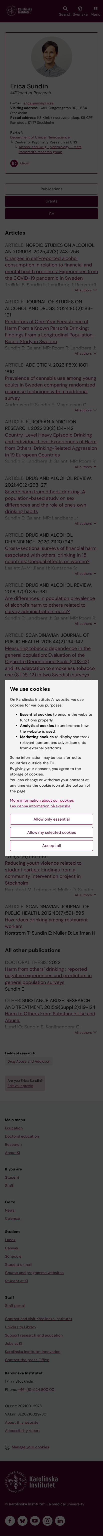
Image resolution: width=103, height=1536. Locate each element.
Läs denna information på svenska (40, 806)
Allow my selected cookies (51, 832)
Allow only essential (52, 819)
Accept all (51, 845)
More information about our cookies (42, 800)
